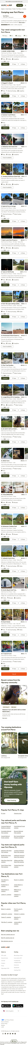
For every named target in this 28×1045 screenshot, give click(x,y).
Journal (3, 960)
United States (8, 9)
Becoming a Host (18, 955)
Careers (3, 963)
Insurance (16, 965)
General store (4, 958)
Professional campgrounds (17, 961)
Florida (13, 9)
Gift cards (3, 955)
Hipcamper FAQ (5, 968)
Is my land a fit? (18, 958)
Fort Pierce (18, 9)
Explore (3, 9)
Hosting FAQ (17, 970)
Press (2, 965)
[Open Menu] (25, 5)
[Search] (24, 16)
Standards (16, 967)
